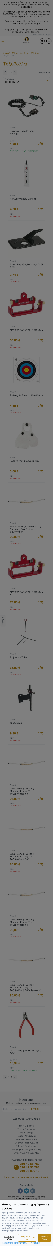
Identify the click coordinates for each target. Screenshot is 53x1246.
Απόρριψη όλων (9, 1237)
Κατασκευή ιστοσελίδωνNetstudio (21, 1242)
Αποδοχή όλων (44, 1237)
